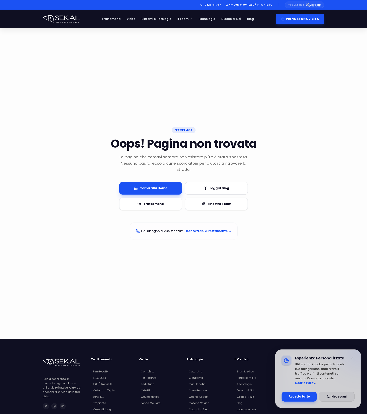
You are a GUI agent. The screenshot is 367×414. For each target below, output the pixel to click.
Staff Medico (244, 371)
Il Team (183, 19)
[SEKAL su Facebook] (46, 406)
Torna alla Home (153, 188)
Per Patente (148, 378)
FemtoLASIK (99, 371)
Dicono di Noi (231, 19)
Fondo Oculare (150, 403)
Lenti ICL (97, 397)
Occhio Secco (197, 397)
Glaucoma (195, 378)
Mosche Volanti (198, 403)
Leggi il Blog (219, 188)
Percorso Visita (245, 378)
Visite (131, 19)
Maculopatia (196, 384)
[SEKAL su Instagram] (54, 406)
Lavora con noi (245, 409)
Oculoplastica (149, 397)
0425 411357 (213, 5)
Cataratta (194, 371)
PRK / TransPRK (102, 384)
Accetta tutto (299, 396)
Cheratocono (197, 390)
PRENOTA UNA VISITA (302, 19)
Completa (146, 371)
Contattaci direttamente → (208, 231)
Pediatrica (146, 384)
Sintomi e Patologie (156, 19)
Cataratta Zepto (103, 390)
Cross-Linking (101, 409)
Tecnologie (206, 19)
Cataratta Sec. (198, 409)
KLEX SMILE (98, 378)
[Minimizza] (352, 358)
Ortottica (146, 390)
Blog (250, 19)
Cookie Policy (305, 383)
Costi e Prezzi (244, 397)
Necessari (339, 396)
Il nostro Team (219, 204)
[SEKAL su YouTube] (63, 406)
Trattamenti (111, 19)
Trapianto (98, 403)
